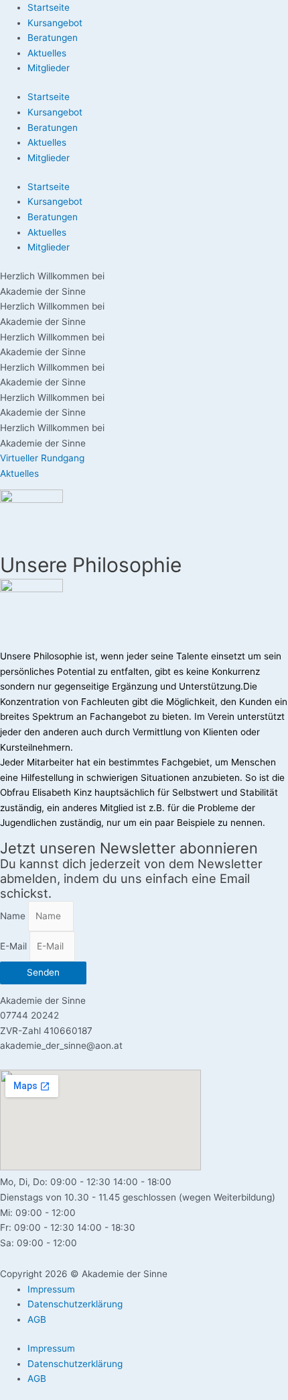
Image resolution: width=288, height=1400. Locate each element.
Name (14, 916)
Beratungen (52, 37)
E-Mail (14, 946)
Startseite (48, 7)
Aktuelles (46, 53)
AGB (36, 1319)
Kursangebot (54, 22)
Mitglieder (48, 67)
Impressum (51, 1289)
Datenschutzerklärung (75, 1304)
